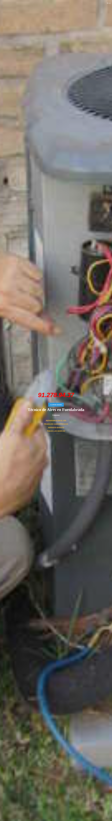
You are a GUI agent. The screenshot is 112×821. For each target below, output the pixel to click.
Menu (109, 3)
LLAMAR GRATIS (56, 404)
